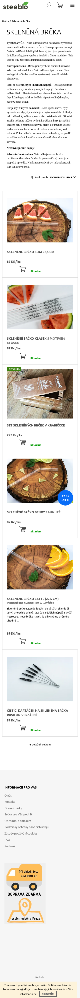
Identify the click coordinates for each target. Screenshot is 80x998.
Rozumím (48, 994)
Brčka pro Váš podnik (18, 814)
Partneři (9, 846)
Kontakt (9, 801)
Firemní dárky (13, 808)
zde (34, 994)
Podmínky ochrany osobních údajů (26, 827)
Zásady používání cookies (20, 833)
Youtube (40, 977)
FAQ (7, 839)
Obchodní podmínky (17, 821)
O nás (8, 795)
